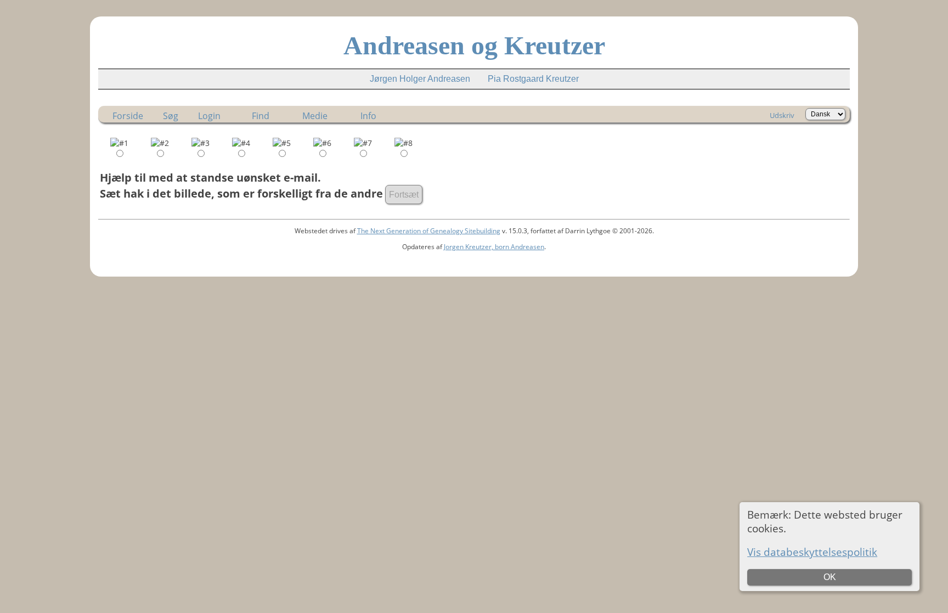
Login (209, 116)
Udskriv (782, 115)
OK (829, 577)
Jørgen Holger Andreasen (420, 78)
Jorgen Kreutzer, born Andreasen (494, 246)
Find (260, 116)
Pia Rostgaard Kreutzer (533, 78)
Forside (127, 116)
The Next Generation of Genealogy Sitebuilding (428, 230)
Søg (170, 116)
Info (368, 116)
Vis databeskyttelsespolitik (812, 552)
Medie (315, 116)
